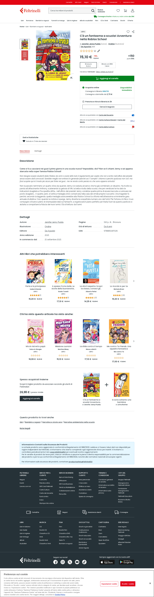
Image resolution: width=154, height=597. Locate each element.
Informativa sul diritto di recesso (106, 486)
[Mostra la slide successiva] (133, 281)
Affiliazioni (63, 481)
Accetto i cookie (128, 584)
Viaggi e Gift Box (124, 536)
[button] (93, 11)
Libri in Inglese (25, 533)
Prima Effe (62, 494)
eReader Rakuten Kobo (124, 543)
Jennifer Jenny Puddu (91, 44)
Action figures (84, 548)
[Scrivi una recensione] (98, 50)
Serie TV (62, 540)
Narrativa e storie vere (52, 422)
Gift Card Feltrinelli (46, 486)
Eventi (105, 2)
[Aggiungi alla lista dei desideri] (128, 32)
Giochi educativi (85, 536)
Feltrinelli (91, 72)
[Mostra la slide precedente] (20, 281)
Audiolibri (23, 543)
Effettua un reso (84, 486)
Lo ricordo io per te (119, 286)
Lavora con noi (25, 486)
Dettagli (38, 151)
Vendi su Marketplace (67, 487)
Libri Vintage (24, 537)
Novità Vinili (43, 540)
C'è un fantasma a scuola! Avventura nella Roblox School (91, 401)
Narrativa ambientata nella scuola (79, 422)
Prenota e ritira (44, 483)
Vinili (41, 537)
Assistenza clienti (128, 2)
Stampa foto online (46, 503)
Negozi (86, 2)
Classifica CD (44, 533)
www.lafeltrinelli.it (58, 452)
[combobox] (72, 11)
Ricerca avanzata (101, 11)
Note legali (25, 428)
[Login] (132, 10)
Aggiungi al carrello (108, 78)
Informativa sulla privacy (105, 492)
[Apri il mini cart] (125, 10)
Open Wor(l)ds (104, 540)
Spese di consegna (86, 496)
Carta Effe (43, 480)
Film (60, 527)
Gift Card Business (66, 484)
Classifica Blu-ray (66, 537)
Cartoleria (102, 527)
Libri (21, 422)
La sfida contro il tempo (91, 346)
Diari (100, 530)
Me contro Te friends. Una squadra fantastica (119, 347)
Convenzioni (113, 2)
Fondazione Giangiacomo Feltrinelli (123, 491)
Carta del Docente (106, 115)
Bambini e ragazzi (32, 422)
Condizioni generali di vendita (106, 481)
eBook (22, 540)
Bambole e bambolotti (83, 543)
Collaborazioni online (67, 491)
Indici (41, 500)
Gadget (121, 539)
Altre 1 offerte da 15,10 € (104, 72)
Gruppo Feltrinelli (124, 480)
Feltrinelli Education (125, 496)
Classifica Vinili (45, 543)
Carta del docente (46, 493)
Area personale (84, 480)
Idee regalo (122, 527)
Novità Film (63, 530)
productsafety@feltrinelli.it (80, 462)
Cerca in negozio (107, 107)
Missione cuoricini (63, 346)
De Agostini (86, 46)
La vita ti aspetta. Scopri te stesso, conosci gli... (91, 287)
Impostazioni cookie (109, 584)
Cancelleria (103, 537)
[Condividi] (133, 31)
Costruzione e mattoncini (84, 531)
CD (40, 527)
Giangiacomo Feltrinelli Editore (124, 484)
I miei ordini (83, 483)
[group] (105, 16)
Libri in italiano (25, 527)
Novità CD (43, 530)
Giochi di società (85, 539)
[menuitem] (22, 20)
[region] (77, 583)
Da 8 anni (108, 226)
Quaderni (102, 543)
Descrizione (25, 151)
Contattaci (83, 493)
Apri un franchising (66, 477)
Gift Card (78, 2)
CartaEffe (69, 2)
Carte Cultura (44, 490)
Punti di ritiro (95, 2)
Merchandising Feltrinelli (123, 531)
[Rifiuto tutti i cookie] (150, 583)
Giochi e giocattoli (85, 527)
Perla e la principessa (35, 286)
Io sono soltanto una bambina (121, 401)
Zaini (100, 533)
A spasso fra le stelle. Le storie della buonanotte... (63, 287)
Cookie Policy (60, 594)
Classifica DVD (64, 533)
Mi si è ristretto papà (35, 346)
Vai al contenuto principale (30, 2)
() (95, 51)
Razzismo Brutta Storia (124, 501)
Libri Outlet (23, 530)
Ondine (111, 44)
